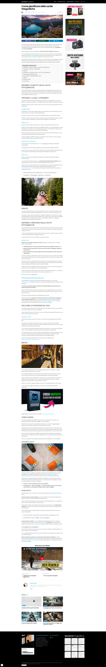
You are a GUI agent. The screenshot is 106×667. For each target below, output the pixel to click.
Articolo (32, 12)
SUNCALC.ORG (26, 317)
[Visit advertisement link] (42, 400)
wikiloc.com (25, 240)
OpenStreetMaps (25, 282)
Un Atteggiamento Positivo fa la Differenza (52, 608)
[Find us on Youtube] (81, 1)
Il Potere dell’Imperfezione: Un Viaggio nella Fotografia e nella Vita (52, 623)
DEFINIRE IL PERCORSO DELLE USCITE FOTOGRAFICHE (36, 72)
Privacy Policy (24, 665)
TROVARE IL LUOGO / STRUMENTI (31, 69)
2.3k (23, 609)
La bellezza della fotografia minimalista (30, 608)
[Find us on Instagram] (52, 637)
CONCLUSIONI (26, 79)
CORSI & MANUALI (70, 1)
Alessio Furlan (27, 12)
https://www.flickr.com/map (27, 168)
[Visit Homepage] (28, 1)
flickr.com (25, 155)
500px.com (25, 122)
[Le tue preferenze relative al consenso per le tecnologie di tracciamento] (2, 665)
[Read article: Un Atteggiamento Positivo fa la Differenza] (53, 601)
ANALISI (25, 71)
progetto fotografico (32, 56)
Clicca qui (40, 646)
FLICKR (39, 143)
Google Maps (26, 109)
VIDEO (55, 1)
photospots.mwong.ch (29, 141)
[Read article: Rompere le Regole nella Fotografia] (31, 617)
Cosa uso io (26, 81)
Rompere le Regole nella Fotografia (29, 623)
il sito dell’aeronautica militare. (48, 413)
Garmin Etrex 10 (37, 522)
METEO (25, 77)
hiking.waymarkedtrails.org (30, 74)
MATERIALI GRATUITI (61, 1)
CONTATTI (77, 1)
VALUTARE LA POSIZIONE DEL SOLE (32, 76)
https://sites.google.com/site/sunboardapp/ (31, 339)
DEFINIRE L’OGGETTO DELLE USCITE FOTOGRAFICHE (36, 67)
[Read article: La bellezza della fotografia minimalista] (31, 601)
